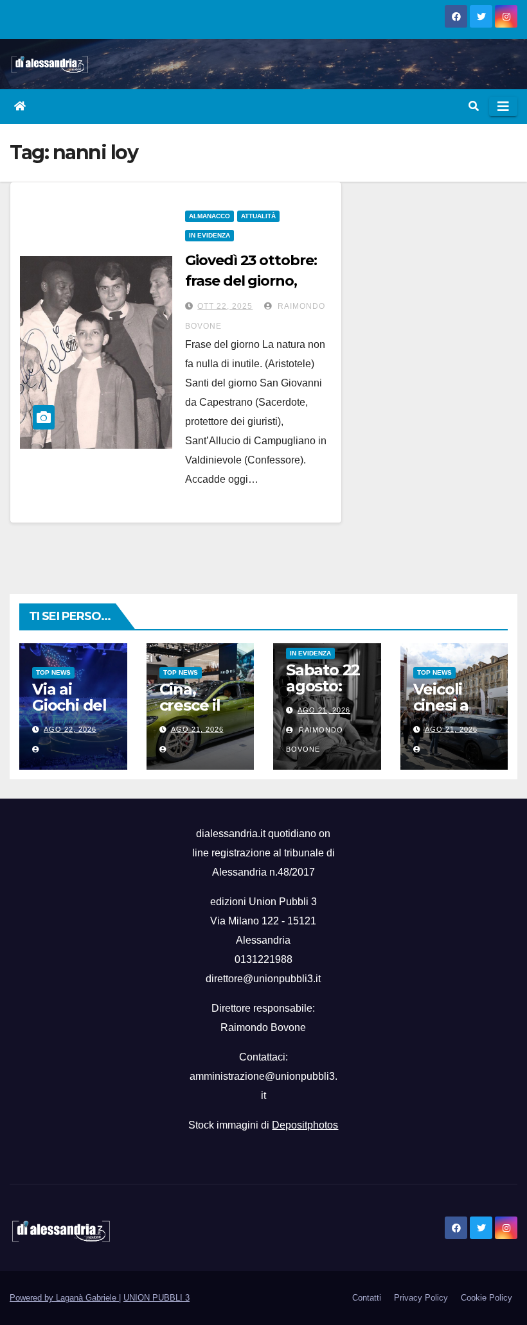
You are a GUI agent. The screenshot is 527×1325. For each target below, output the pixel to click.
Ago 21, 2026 (197, 729)
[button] (474, 106)
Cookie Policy (486, 1298)
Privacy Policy (421, 1298)
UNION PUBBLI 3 (156, 1298)
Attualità (258, 216)
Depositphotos (305, 1125)
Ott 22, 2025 (225, 306)
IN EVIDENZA (209, 235)
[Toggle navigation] (503, 106)
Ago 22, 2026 (70, 729)
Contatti (366, 1298)
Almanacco (209, 216)
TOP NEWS (53, 672)
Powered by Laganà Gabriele (64, 1298)
